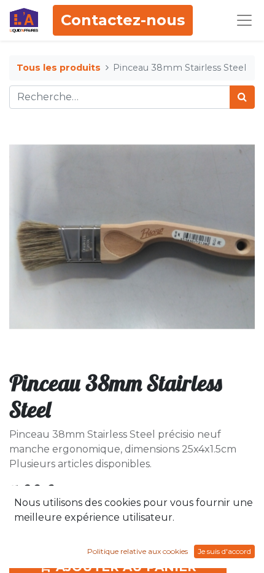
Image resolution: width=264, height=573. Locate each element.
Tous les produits (59, 67)
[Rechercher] (242, 97)
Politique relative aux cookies (137, 551)
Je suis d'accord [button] (224, 551)
